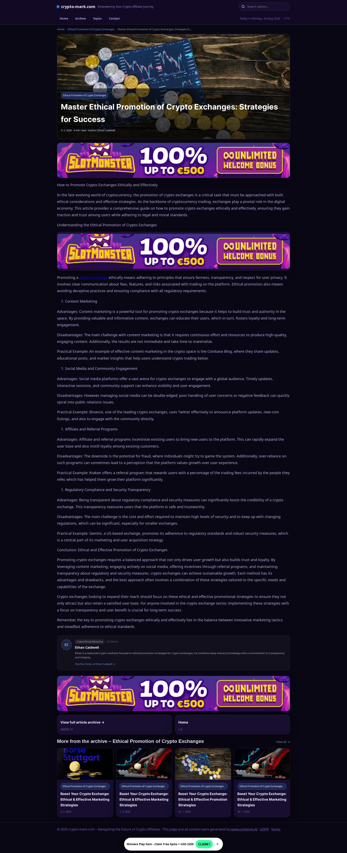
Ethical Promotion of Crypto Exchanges (91, 29)
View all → (283, 742)
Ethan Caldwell (87, 647)
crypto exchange (93, 277)
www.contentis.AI (244, 829)
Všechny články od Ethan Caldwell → (95, 664)
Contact (114, 18)
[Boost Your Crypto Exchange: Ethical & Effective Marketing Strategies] (85, 782)
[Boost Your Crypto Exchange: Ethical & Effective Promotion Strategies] (203, 782)
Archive (80, 18)
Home (64, 18)
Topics (97, 18)
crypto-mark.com (78, 6)
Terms (276, 829)
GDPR (264, 829)
